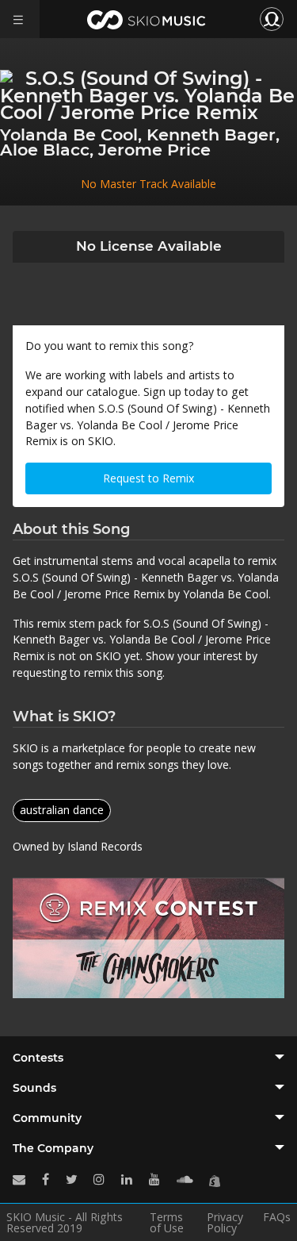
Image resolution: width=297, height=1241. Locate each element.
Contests (38, 1058)
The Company (53, 1148)
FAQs (277, 1218)
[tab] (148, 1058)
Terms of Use (167, 1223)
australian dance (62, 809)
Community (47, 1118)
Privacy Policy (225, 1223)
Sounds (34, 1088)
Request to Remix (148, 478)
